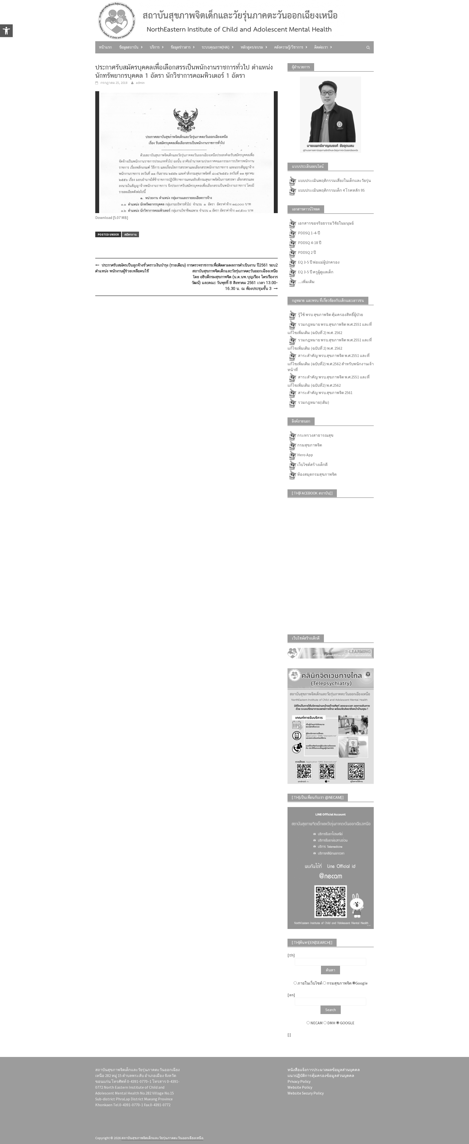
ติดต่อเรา (321, 47)
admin (140, 82)
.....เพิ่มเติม (306, 281)
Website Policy (300, 1087)
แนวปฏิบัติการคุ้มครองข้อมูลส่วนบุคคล (321, 1075)
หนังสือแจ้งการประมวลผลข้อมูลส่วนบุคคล (324, 1069)
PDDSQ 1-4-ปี (308, 232)
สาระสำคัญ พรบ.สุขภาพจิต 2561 (324, 392)
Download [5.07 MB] (111, 217)
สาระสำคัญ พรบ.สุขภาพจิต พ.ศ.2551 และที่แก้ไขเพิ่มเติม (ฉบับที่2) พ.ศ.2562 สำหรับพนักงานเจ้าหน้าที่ (331, 362)
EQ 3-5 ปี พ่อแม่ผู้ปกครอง (318, 261)
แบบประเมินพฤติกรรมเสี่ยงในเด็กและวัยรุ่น (334, 180)
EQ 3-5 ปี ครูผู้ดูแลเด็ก (315, 271)
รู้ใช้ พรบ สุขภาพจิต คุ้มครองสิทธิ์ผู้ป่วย (330, 314)
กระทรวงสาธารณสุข (315, 435)
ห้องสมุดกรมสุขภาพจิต (317, 474)
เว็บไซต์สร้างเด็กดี (312, 464)
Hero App (305, 454)
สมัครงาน (130, 234)
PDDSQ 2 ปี (306, 252)
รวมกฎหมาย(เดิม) (313, 402)
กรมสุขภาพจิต (309, 444)
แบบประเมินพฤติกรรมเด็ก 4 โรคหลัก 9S (331, 189)
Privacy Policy (299, 1081)
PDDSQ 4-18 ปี (309, 242)
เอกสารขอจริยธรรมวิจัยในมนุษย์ (325, 222)
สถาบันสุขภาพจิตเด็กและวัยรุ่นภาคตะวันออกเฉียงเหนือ (162, 1138)
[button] (6, 30)
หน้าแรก (105, 47)
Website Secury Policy (306, 1093)
